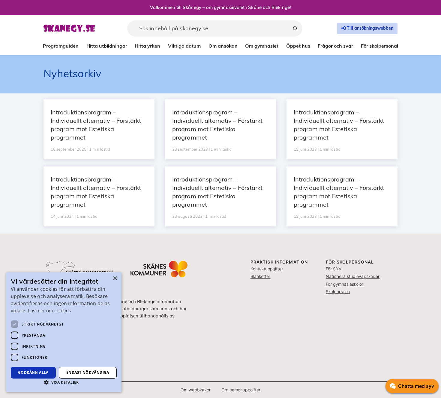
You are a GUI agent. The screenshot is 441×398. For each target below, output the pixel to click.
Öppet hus (298, 46)
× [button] (114, 278)
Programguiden (61, 46)
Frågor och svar (335, 46)
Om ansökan (223, 46)
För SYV (333, 268)
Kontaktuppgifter (266, 268)
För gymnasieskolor (344, 284)
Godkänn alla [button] (33, 372)
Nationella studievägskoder (353, 276)
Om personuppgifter (240, 389)
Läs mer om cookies (49, 310)
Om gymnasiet (261, 46)
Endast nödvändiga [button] (87, 372)
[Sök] (295, 28)
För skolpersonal (379, 46)
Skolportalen (338, 291)
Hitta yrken (147, 46)
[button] (64, 382)
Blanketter (260, 276)
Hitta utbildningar (106, 46)
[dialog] (64, 332)
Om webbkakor (196, 389)
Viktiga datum (184, 46)
